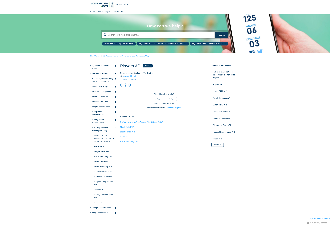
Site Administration (110, 56)
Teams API (217, 139)
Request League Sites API (224, 132)
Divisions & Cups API (222, 125)
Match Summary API (221, 111)
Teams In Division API (222, 118)
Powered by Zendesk (319, 223)
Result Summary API (129, 141)
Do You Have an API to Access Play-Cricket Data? (141, 122)
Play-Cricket (95, 56)
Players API (218, 84)
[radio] (157, 99)
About (100, 12)
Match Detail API (127, 127)
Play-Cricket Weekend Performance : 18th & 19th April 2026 (162, 44)
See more (217, 145)
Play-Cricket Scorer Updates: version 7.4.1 (209, 44)
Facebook (121, 85)
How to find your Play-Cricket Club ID (119, 44)
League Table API (127, 132)
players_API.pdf (129, 76)
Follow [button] (147, 66)
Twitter (125, 85)
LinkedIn (129, 85)
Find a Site (118, 12)
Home (92, 12)
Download (133, 79)
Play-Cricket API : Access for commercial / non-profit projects (224, 75)
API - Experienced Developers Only (134, 56)
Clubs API (124, 137)
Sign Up (108, 12)
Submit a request (174, 108)
